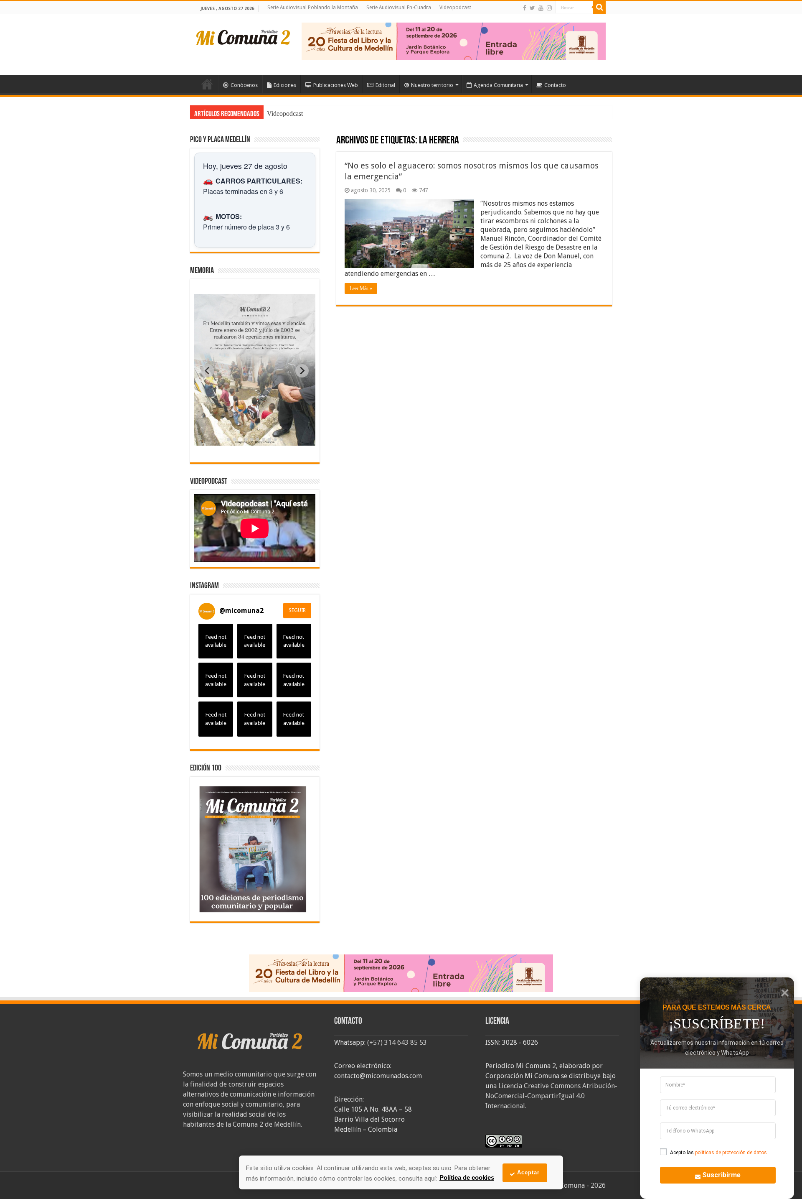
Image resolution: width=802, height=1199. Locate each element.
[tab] (228, 439)
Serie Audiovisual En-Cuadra (398, 7)
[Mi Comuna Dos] (243, 37)
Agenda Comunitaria (498, 85)
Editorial (385, 85)
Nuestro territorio (432, 85)
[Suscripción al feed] (340, 141)
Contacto (555, 85)
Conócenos (244, 85)
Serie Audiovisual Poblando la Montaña (312, 7)
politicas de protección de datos (731, 1153)
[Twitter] (532, 8)
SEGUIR (297, 610)
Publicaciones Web (335, 85)
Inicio (207, 84)
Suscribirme (721, 1175)
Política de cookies (466, 1177)
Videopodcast (455, 7)
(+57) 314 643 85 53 (397, 1042)
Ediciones (285, 85)
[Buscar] (599, 7)
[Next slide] (302, 371)
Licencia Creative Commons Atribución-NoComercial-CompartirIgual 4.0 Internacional (551, 1096)
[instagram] (549, 8)
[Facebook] (524, 8)
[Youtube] (541, 8)
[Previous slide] (207, 371)
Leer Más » (361, 288)
